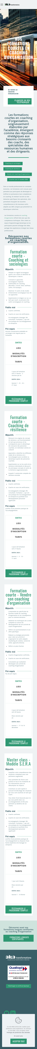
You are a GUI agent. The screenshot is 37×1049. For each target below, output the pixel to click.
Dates (18, 343)
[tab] (18, 343)
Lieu (18, 348)
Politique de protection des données (18, 1032)
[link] (18, 957)
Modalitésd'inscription (18, 355)
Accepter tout (19, 1041)
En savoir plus (18, 1036)
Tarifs (18, 362)
